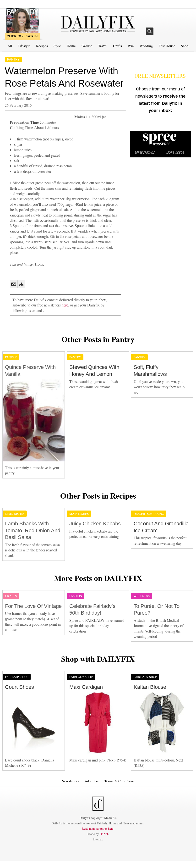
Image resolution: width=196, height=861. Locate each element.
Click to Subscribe (22, 36)
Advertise (92, 780)
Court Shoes (19, 687)
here (65, 304)
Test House (167, 45)
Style (57, 45)
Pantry (13, 59)
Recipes (42, 45)
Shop (185, 45)
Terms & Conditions (119, 780)
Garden (87, 45)
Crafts (117, 45)
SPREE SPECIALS (145, 152)
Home (71, 45)
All (9, 45)
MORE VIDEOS (175, 152)
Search (149, 31)
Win (131, 45)
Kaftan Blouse (150, 687)
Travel (102, 45)
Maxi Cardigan (86, 687)
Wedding (146, 45)
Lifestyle (24, 45)
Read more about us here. (98, 828)
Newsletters (70, 780)
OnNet (104, 834)
